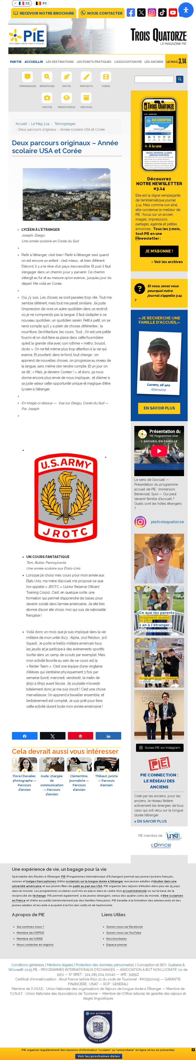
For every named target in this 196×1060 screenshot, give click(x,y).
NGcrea (14, 970)
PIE (63, 876)
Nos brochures (116, 938)
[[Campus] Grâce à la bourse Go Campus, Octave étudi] (159, 715)
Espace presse (116, 944)
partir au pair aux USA (87, 886)
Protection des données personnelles (105, 965)
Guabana (174, 965)
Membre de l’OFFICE (30, 932)
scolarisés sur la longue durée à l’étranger (94, 881)
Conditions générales (27, 965)
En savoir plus (152, 821)
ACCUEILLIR (34, 62)
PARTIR (16, 62)
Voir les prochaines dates (99, 1056)
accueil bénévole (135, 891)
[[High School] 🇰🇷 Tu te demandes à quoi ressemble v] (159, 663)
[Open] (186, 10)
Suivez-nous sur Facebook (124, 926)
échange (39, 895)
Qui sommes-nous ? (30, 926)
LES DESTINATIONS (60, 62)
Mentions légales (60, 965)
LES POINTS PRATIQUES (94, 62)
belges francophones (41, 881)
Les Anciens (154, 62)
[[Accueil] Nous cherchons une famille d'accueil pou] (159, 558)
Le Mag (172, 62)
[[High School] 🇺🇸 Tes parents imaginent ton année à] (159, 610)
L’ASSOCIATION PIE (128, 62)
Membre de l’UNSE (30, 938)
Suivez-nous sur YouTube (123, 932)
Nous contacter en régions (35, 944)
